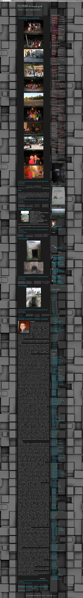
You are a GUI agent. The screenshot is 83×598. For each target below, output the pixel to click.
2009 (54, 350)
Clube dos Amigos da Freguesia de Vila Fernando (58, 421)
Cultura (53, 428)
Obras (53, 520)
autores (53, 397)
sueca (53, 562)
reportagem (54, 549)
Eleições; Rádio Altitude (56, 443)
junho (55, 335)
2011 (54, 347)
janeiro (55, 343)
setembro (56, 318)
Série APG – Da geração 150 (58, 277)
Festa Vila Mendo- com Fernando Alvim (28, 18)
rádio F (53, 543)
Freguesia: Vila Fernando (57, 476)
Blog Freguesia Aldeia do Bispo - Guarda (58, 262)
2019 (54, 302)
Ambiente (53, 385)
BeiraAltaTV (54, 406)
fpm (45, 595)
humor (53, 488)
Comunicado (54, 423)
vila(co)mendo (54, 577)
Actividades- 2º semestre (25, 209)
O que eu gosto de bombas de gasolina (57, 281)
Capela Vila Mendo (55, 413)
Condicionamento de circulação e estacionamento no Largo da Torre (58, 264)
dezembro (56, 313)
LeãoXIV (53, 502)
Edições (53, 437)
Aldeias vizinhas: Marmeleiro (57, 378)
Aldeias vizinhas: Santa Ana (57, 384)
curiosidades (54, 431)
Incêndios (54, 489)
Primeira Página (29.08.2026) (58, 259)
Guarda (53, 480)
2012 (54, 345)
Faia (53, 456)
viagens (53, 571)
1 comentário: (21, 201)
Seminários (54, 559)
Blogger (55, 595)
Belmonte (53, 407)
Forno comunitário (23, 238)
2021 (54, 299)
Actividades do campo (56, 369)
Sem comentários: (21, 182)
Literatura (54, 504)
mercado (53, 512)
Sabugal (53, 556)
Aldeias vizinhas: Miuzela (56, 379)
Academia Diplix (55, 366)
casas (53, 414)
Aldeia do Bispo (55, 374)
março (55, 340)
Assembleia (54, 391)
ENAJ (53, 444)
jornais (53, 496)
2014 (54, 310)
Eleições (53, 439)
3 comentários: (21, 230)
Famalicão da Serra (55, 459)
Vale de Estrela (55, 568)
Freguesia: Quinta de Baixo (57, 472)
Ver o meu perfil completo (57, 229)
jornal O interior (55, 499)
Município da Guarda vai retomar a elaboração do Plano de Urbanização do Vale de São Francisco (58, 271)
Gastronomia (54, 479)
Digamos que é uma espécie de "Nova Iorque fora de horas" (58, 283)
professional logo (58, 248)
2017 (54, 305)
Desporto (53, 433)
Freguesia (54, 469)
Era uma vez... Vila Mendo (57, 447)
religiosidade (54, 547)
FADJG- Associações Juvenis (57, 454)
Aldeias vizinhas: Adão (56, 375)
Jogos (53, 495)
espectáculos (54, 448)
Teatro (53, 563)
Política (53, 539)
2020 (54, 300)
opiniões (53, 521)
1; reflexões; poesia (55, 359)
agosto (55, 319)
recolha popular (55, 544)
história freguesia (55, 485)
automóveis (54, 395)
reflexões (53, 546)
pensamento (54, 531)
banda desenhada (55, 403)
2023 (54, 295)
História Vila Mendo (55, 486)
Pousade (53, 540)
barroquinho (54, 404)
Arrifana (53, 390)
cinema (53, 419)
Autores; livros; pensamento (57, 400)
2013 (54, 311)
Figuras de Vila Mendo (56, 463)
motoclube (54, 514)
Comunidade (54, 424)
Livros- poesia (54, 507)
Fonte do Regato (22, 285)
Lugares (23, 279)
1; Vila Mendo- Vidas (56, 362)
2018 (54, 303)
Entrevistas (54, 445)
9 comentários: (21, 581)
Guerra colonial (55, 483)
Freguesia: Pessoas (55, 470)
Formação (54, 464)
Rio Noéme (54, 555)
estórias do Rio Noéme (56, 451)
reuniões (53, 552)
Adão (53, 371)
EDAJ (53, 436)
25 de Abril (54, 365)
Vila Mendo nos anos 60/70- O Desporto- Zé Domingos (33, 319)
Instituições (54, 493)
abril (55, 338)
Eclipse (53, 434)
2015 (54, 308)
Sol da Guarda (56, 268)
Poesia (53, 537)
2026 (54, 291)
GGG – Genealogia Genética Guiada (57, 276)
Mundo (53, 515)
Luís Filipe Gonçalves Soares (57, 227)
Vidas (53, 572)
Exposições (54, 453)
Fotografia (54, 466)
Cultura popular (55, 430)
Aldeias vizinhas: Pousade (57, 382)
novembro (56, 314)
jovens (53, 501)
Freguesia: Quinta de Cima (57, 473)
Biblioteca (54, 410)
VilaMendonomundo (56, 579)
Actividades (24, 232)
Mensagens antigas (44, 586)
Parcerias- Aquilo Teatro (56, 527)
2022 (54, 297)
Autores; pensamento (56, 401)
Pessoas (53, 534)
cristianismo (54, 427)
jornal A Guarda (55, 498)
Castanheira (54, 416)
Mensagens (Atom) (26, 590)
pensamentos (54, 533)
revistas (53, 553)
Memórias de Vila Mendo (56, 511)
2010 (54, 348)
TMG (53, 565)
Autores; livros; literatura (56, 398)
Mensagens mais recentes (25, 586)
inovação (53, 492)
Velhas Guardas (55, 569)
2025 (54, 292)
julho (55, 334)
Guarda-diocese (55, 482)
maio (55, 337)
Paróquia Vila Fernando (56, 528)
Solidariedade (54, 560)
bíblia (53, 409)
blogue (53, 411)
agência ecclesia (55, 372)
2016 (54, 307)
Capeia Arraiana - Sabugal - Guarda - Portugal (58, 258)
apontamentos (54, 387)
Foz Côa (53, 467)
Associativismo (54, 394)
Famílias (53, 460)
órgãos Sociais (54, 523)
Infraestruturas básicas (56, 491)
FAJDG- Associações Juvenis (57, 457)
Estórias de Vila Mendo (56, 450)
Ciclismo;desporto (55, 417)
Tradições (54, 566)
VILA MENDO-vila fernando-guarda (30, 6)
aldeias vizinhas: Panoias (56, 381)
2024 (54, 294)
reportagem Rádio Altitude (57, 550)
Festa (23, 183)
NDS (53, 518)
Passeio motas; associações (57, 530)
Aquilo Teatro (54, 388)
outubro (55, 316)
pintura (53, 536)
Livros (53, 505)
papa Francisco (55, 524)
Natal (53, 517)
